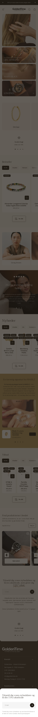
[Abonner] (32, 705)
